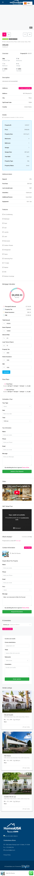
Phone (4, 439)
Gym (5, 227)
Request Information (17, 611)
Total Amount (6, 320)
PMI (3, 364)
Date (3, 410)
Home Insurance (7, 356)
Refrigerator (7, 249)
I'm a (3, 586)
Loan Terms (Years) (8, 342)
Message (4, 453)
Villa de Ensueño (8, 715)
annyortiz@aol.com (10, 850)
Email (3, 446)
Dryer (5, 223)
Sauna (6, 254)
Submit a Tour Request (17, 471)
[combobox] (17, 406)
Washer (6, 267)
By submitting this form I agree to (17, 467)
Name (4, 431)
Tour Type (5, 403)
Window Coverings (9, 276)
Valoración (8, 657)
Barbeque (6, 219)
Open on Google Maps (26, 88)
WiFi (5, 272)
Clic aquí (18, 540)
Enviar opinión (17, 679)
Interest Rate (6, 334)
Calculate (6, 372)
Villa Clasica (7, 756)
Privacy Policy (7, 855)
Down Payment (6, 327)
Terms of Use (25, 467)
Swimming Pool (8, 258)
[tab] (4, 34)
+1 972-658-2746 (9, 847)
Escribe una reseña (7, 629)
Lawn (5, 236)
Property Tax (6, 349)
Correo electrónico (10, 642)
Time (3, 417)
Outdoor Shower (8, 245)
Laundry (6, 232)
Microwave (7, 241)
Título (6, 649)
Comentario (8, 664)
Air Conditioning (8, 214)
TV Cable (6, 263)
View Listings (28, 547)
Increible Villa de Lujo (10, 797)
